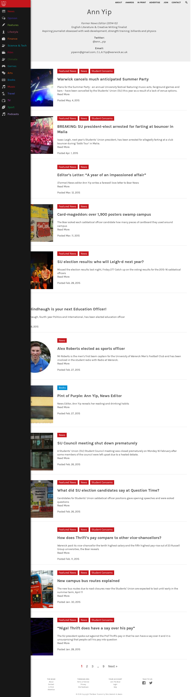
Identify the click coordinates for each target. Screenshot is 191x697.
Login (115, 684)
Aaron (120, 694)
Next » (112, 666)
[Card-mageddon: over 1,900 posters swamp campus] (34, 239)
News (84, 71)
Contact (176, 2)
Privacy (83, 684)
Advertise (154, 2)
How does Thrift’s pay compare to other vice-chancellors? (109, 537)
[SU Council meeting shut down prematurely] (34, 468)
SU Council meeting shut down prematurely (97, 443)
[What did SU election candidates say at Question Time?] (34, 515)
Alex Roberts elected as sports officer (91, 348)
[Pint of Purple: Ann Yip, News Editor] (34, 421)
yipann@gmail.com (83, 52)
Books (62, 387)
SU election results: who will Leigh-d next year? (100, 261)
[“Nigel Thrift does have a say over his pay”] (34, 653)
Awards (129, 2)
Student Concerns (102, 71)
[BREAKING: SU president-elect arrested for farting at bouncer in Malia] (34, 152)
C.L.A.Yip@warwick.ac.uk (112, 52)
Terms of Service (83, 682)
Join (166, 2)
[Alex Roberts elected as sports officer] (34, 373)
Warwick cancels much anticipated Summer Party (103, 79)
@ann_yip (99, 41)
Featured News (67, 71)
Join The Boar (115, 682)
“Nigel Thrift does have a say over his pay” (96, 628)
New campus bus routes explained (88, 580)
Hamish (112, 694)
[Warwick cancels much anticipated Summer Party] (34, 104)
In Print (141, 2)
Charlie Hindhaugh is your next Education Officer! (61, 309)
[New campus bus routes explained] (34, 606)
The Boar (93, 694)
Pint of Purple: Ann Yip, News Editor (89, 395)
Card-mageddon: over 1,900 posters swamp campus (104, 214)
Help (115, 687)
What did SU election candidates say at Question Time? (108, 490)
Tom (107, 694)
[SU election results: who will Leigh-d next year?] (34, 287)
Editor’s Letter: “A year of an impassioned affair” (101, 175)
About (118, 2)
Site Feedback (83, 687)
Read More (63, 94)
